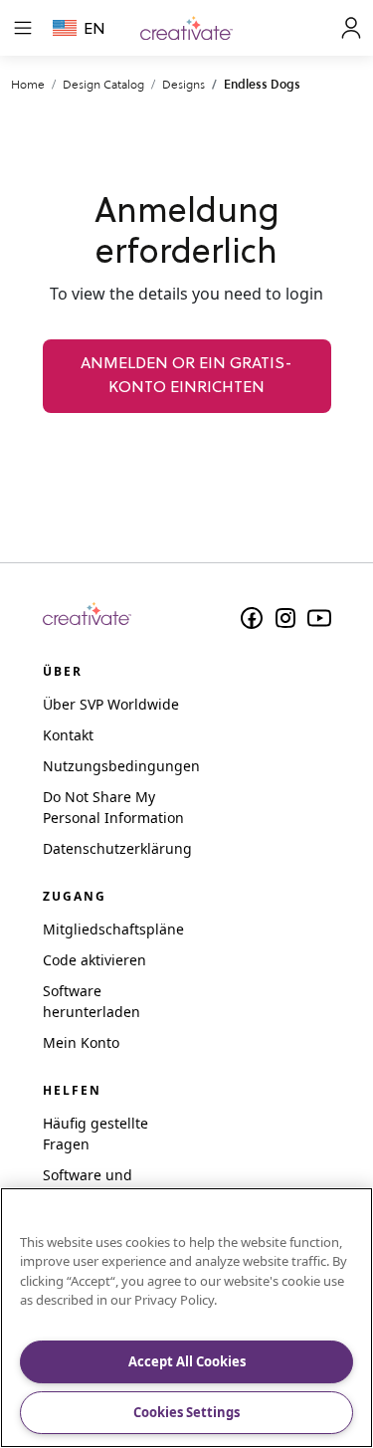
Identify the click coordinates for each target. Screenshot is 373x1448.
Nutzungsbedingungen (121, 765)
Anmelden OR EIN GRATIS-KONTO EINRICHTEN (186, 376)
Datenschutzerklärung (117, 848)
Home (28, 84)
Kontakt (68, 734)
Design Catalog (103, 84)
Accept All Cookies (187, 1361)
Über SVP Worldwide (111, 704)
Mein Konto (81, 1042)
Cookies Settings (186, 1412)
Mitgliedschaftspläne (113, 929)
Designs (183, 84)
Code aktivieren (94, 959)
